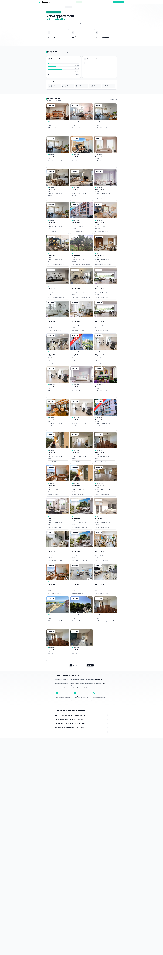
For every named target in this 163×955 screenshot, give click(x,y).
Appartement (60, 7)
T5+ (49, 74)
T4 (48, 71)
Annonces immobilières (92, 2)
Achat (54, 7)
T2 (48, 65)
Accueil (48, 7)
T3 (48, 68)
